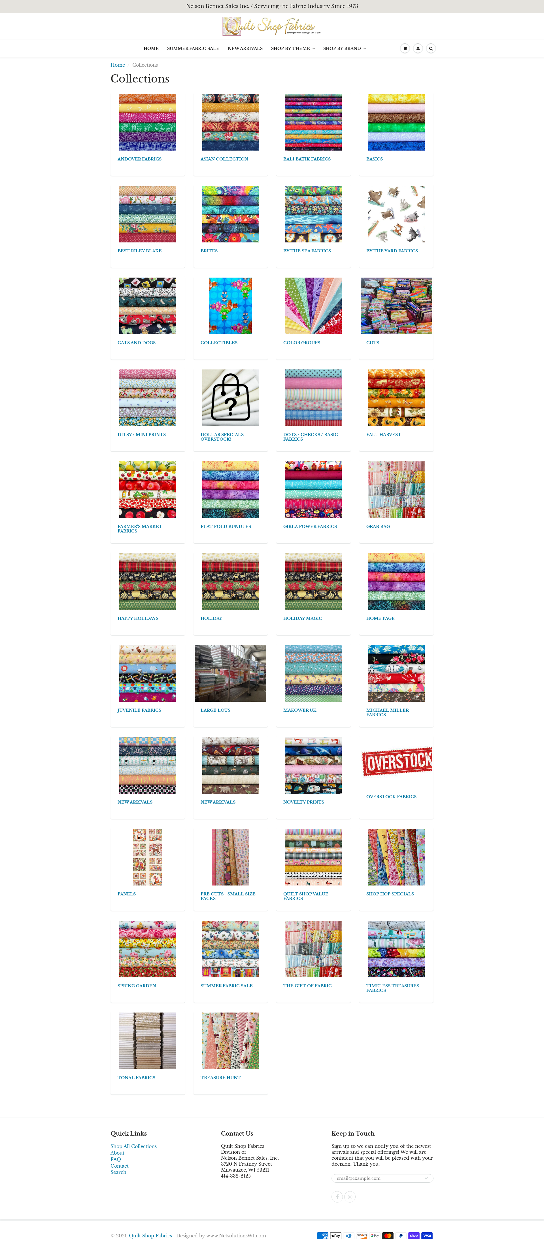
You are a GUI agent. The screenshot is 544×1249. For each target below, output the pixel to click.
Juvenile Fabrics (139, 710)
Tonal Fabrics (136, 1077)
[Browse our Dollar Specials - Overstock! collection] (230, 397)
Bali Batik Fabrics (307, 159)
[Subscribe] (426, 1178)
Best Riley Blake (140, 250)
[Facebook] (337, 1196)
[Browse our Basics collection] (396, 121)
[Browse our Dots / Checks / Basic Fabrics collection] (313, 397)
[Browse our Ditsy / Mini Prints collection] (147, 397)
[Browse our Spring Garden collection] (147, 948)
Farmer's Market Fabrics (140, 529)
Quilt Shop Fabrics (150, 1236)
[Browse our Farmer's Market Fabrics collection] (147, 489)
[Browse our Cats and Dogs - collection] (147, 305)
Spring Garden (137, 985)
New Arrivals (245, 48)
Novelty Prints (303, 802)
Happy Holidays (138, 618)
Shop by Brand (342, 48)
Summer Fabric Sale (193, 48)
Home (151, 48)
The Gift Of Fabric (307, 985)
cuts (372, 342)
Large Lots (215, 710)
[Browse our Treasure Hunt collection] (230, 1040)
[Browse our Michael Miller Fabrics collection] (396, 673)
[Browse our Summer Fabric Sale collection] (230, 948)
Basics (374, 159)
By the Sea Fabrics (307, 250)
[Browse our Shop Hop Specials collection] (396, 856)
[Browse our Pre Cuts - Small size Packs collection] (230, 856)
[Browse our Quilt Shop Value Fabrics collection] (313, 856)
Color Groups (301, 342)
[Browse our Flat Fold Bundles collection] (230, 489)
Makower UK (299, 710)
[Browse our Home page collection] (396, 581)
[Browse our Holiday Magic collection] (313, 581)
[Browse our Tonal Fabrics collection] (147, 1040)
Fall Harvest (383, 434)
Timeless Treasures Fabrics (392, 988)
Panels (127, 894)
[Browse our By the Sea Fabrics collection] (313, 213)
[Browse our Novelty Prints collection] (313, 765)
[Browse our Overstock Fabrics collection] (400, 762)
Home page (380, 618)
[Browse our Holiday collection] (230, 581)
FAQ (115, 1159)
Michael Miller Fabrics (387, 712)
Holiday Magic (302, 618)
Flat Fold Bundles (226, 526)
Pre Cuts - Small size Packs (228, 896)
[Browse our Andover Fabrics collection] (147, 121)
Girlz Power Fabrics (310, 526)
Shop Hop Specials (390, 894)
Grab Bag (378, 526)
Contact (119, 1166)
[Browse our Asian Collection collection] (230, 121)
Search (118, 1172)
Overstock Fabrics (391, 796)
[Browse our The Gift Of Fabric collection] (313, 948)
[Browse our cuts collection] (403, 305)
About (117, 1153)
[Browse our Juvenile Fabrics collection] (147, 673)
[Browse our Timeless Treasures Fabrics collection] (396, 948)
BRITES (209, 250)
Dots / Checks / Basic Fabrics (310, 437)
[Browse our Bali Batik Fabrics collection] (313, 121)
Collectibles (219, 342)
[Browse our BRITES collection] (230, 213)
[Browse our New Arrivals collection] (147, 765)
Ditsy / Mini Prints (142, 434)
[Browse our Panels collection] (147, 856)
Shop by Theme (290, 48)
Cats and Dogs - (138, 342)
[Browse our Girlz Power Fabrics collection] (313, 489)
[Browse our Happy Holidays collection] (147, 581)
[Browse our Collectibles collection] (230, 305)
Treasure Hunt (221, 1077)
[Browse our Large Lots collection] (233, 673)
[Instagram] (350, 1196)
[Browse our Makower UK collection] (313, 673)
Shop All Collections (133, 1146)
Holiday (211, 618)
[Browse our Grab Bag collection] (396, 489)
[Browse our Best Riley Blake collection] (147, 213)
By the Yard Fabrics (392, 250)
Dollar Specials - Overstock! (223, 437)
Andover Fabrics (140, 159)
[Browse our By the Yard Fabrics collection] (396, 213)
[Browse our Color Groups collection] (313, 305)
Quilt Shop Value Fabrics (305, 896)
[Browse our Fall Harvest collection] (396, 397)
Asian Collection (224, 159)
